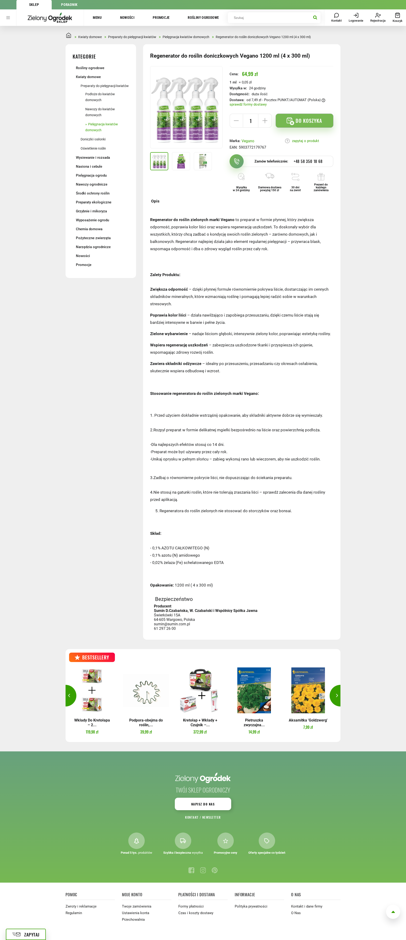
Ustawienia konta (135, 913)
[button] (65, 695)
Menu (97, 18)
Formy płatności (191, 906)
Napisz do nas (203, 804)
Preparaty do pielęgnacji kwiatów (105, 86)
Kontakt (192, 817)
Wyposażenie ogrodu (92, 220)
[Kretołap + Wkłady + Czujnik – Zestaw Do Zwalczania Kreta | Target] (200, 690)
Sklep (34, 5)
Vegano (248, 141)
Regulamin (74, 913)
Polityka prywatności (251, 906)
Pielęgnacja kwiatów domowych (101, 127)
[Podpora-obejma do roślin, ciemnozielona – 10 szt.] (146, 690)
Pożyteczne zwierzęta (93, 238)
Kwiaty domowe (88, 77)
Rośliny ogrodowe (203, 18)
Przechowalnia (133, 919)
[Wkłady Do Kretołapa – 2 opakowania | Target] (92, 690)
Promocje (161, 18)
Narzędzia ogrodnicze (93, 247)
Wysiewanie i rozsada (93, 157)
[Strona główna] (50, 17)
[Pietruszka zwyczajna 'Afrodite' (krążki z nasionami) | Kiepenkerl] (254, 690)
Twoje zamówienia (136, 906)
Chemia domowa (89, 229)
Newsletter (211, 817)
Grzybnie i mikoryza (91, 211)
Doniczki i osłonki (93, 139)
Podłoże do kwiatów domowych (100, 97)
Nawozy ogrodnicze (91, 184)
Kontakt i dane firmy (306, 906)
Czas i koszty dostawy (195, 913)
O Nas (296, 913)
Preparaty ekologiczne (93, 202)
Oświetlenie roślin (93, 148)
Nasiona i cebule (89, 166)
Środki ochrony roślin (92, 193)
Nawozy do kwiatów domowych (100, 112)
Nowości (127, 18)
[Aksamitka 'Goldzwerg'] (308, 690)
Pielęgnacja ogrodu (91, 175)
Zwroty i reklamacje (81, 906)
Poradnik (69, 5)
